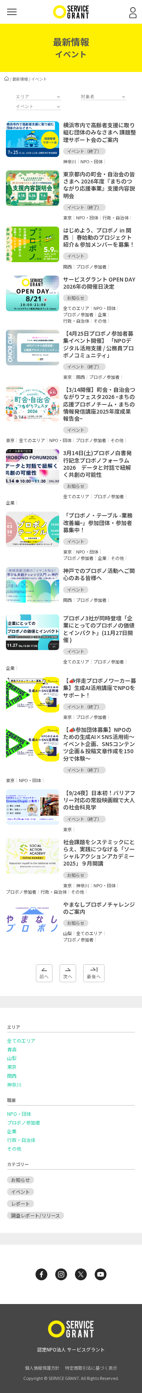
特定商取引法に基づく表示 (91, 1368)
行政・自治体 (21, 1140)
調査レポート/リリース (35, 1215)
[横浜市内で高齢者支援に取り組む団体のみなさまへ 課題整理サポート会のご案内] (32, 155)
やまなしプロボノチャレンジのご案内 (99, 907)
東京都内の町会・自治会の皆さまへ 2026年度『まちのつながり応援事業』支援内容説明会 (99, 185)
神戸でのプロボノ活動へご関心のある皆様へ (99, 574)
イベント (20, 1191)
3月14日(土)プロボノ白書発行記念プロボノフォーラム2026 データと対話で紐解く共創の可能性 (97, 463)
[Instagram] (61, 1274)
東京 (12, 1066)
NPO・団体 (19, 1113)
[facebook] (41, 1274)
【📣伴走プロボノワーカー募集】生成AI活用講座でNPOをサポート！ (99, 688)
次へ (68, 976)
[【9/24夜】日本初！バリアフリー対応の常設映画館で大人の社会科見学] (32, 822)
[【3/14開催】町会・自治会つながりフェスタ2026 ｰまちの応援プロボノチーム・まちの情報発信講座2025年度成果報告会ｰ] (32, 419)
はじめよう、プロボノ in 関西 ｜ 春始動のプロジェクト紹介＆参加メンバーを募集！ (99, 237)
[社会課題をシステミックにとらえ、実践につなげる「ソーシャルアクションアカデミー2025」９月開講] (32, 871)
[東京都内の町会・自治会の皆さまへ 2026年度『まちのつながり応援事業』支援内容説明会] (32, 204)
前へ (44, 976)
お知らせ (20, 1179)
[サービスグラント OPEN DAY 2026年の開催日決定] (32, 309)
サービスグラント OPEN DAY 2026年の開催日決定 (102, 282)
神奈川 (14, 1084)
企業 (12, 1131)
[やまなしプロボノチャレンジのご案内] (32, 934)
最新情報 (20, 79)
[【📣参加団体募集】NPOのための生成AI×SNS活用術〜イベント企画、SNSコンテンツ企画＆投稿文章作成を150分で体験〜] (32, 759)
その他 (14, 1148)
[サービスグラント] (71, 17)
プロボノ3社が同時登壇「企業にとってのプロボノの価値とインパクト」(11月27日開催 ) (99, 629)
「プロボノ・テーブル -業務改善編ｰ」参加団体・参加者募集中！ (98, 522)
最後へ (94, 976)
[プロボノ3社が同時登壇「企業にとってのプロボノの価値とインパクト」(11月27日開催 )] (32, 648)
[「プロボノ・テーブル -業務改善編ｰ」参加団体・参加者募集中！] (32, 545)
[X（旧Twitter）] (81, 1274)
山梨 (12, 1058)
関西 (12, 1076)
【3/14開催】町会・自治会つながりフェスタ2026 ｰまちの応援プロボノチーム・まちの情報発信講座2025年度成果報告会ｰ (99, 404)
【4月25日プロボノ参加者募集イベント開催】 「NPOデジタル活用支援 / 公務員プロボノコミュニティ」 (98, 344)
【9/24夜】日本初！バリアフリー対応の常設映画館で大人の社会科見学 (99, 800)
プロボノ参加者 (23, 1122)
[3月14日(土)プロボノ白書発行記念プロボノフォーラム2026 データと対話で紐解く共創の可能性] (32, 482)
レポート (20, 1203)
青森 (12, 1049)
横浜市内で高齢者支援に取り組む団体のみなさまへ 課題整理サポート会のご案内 (99, 132)
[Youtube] (100, 1274)
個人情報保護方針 (42, 1368)
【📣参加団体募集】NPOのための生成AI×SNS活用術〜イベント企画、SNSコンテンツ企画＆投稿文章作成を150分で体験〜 (99, 744)
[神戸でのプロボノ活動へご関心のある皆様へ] (32, 600)
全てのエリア (21, 1040)
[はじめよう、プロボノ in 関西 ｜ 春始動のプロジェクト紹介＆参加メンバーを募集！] (32, 260)
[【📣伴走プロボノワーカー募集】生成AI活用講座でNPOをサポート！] (32, 710)
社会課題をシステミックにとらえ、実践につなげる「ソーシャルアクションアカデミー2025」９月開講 (99, 853)
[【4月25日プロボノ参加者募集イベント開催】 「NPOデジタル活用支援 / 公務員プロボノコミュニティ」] (32, 363)
